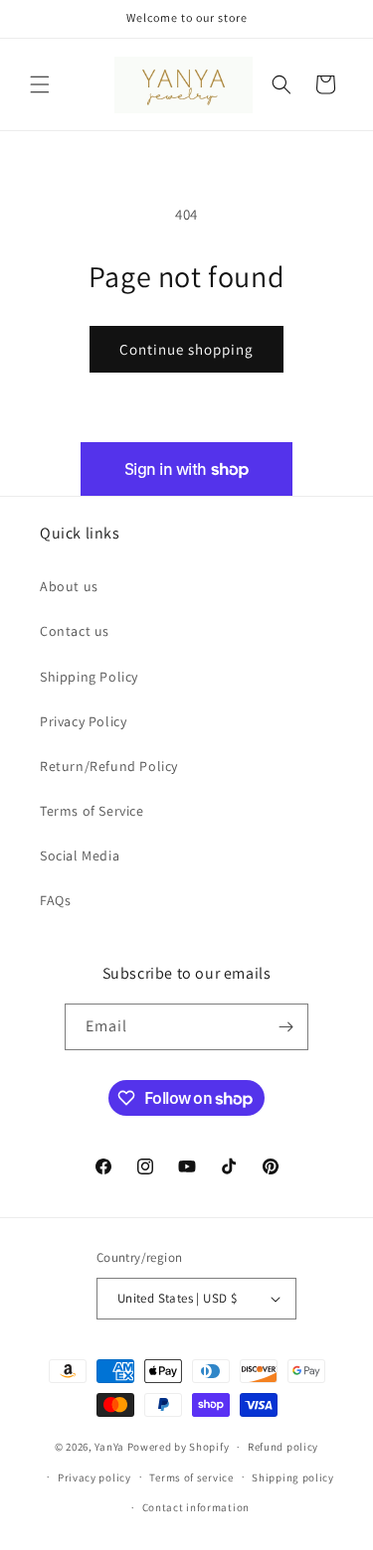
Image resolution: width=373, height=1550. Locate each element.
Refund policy (283, 1447)
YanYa (109, 1447)
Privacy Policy (83, 721)
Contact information (196, 1507)
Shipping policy (293, 1477)
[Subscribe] (285, 1027)
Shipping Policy (89, 677)
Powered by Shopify (178, 1447)
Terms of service (191, 1477)
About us (69, 586)
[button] (40, 84)
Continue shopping (186, 349)
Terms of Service (92, 811)
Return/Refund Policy (109, 766)
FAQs (55, 900)
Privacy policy (94, 1477)
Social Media (79, 855)
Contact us (74, 631)
